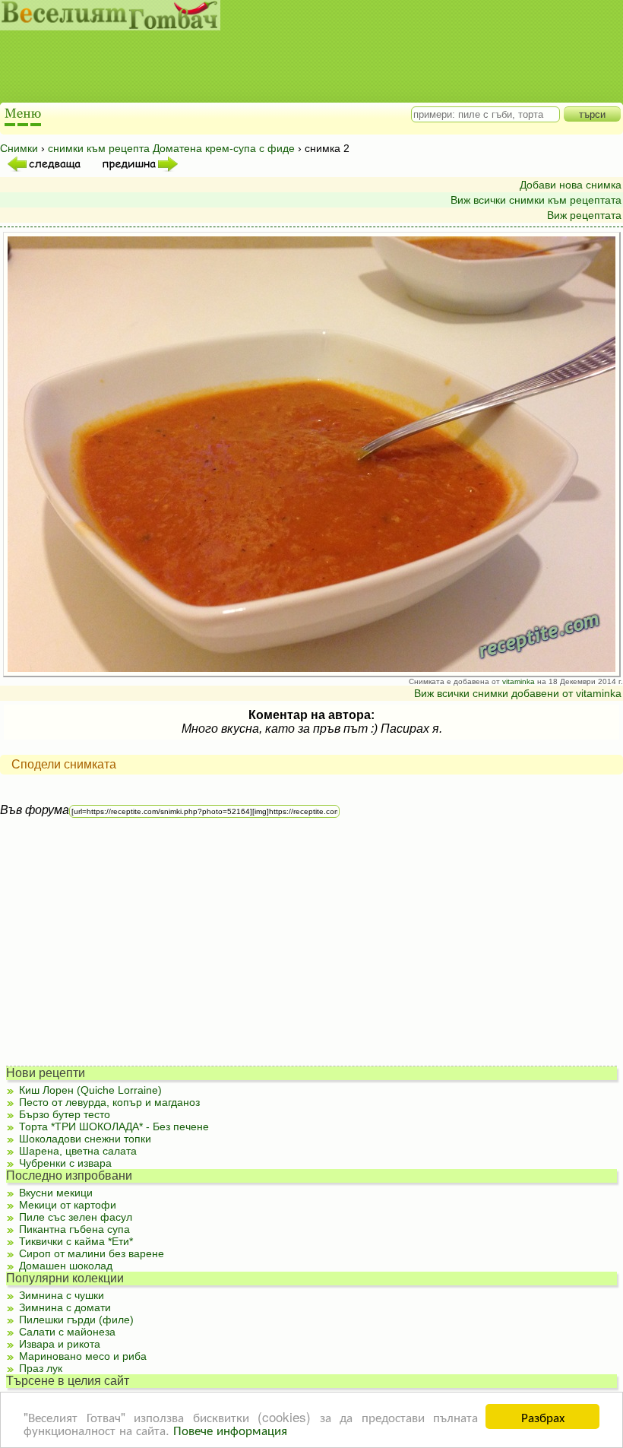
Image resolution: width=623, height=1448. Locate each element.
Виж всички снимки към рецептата (536, 200)
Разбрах (542, 1416)
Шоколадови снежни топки (85, 1139)
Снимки (19, 148)
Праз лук (40, 1368)
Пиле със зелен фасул (75, 1217)
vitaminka (518, 681)
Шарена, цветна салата (78, 1151)
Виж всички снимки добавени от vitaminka (517, 693)
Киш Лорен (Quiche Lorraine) (90, 1090)
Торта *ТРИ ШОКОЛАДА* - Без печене (114, 1126)
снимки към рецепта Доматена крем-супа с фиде (171, 148)
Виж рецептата (584, 215)
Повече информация (230, 1429)
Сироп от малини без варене (91, 1253)
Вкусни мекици (56, 1193)
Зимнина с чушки (61, 1295)
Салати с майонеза (67, 1332)
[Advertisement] (296, 68)
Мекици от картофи (67, 1205)
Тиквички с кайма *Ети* (76, 1241)
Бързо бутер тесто (64, 1114)
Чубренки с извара (65, 1163)
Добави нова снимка (570, 185)
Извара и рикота (59, 1344)
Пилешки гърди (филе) (76, 1319)
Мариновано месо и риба (83, 1356)
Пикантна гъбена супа (74, 1229)
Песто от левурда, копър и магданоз (109, 1102)
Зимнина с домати (65, 1307)
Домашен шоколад (65, 1265)
